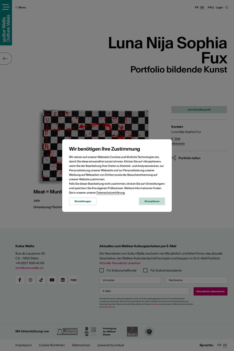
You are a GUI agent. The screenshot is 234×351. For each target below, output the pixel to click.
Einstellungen (83, 201)
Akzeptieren (151, 201)
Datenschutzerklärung (110, 192)
